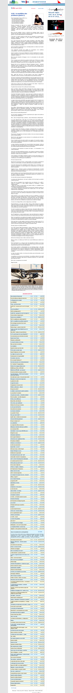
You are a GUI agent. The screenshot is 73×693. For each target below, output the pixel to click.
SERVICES (26, 4)
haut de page (13, 687)
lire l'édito (35, 296)
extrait (31, 296)
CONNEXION (53, 4)
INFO (10, 4)
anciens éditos (41, 8)
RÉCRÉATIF (43, 4)
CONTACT (34, 4)
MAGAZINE (17, 4)
